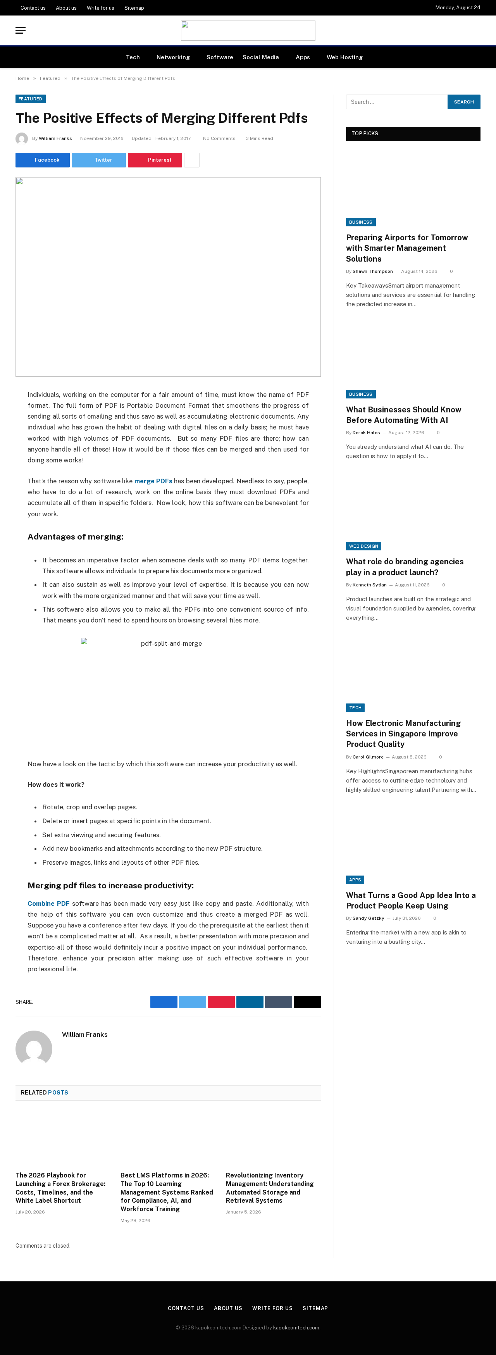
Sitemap (134, 8)
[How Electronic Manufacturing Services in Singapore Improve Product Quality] (413, 674)
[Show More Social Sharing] (192, 160)
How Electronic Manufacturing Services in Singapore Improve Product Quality (403, 734)
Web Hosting (345, 57)
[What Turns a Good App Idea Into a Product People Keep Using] (413, 846)
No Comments (219, 138)
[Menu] (21, 30)
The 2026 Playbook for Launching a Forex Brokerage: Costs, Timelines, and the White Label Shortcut (60, 1188)
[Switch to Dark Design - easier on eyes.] (476, 31)
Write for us (100, 8)
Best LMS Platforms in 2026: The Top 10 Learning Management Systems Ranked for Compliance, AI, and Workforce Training (167, 1192)
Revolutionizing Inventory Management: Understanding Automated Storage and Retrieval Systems (270, 1188)
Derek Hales (366, 432)
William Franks (55, 138)
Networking (173, 57)
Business (361, 222)
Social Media (261, 57)
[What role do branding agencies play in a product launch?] (413, 512)
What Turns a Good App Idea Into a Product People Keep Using (411, 900)
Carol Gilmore (368, 757)
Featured (31, 99)
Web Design (363, 546)
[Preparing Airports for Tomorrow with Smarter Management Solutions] (413, 188)
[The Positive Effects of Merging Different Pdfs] (168, 277)
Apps (303, 57)
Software (220, 57)
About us (66, 8)
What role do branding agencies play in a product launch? (405, 567)
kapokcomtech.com (296, 1328)
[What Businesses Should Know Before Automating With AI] (413, 360)
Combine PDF (49, 903)
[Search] (461, 30)
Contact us (33, 8)
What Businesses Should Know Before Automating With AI (404, 415)
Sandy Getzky (368, 918)
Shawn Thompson (373, 271)
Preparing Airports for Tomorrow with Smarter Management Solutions (407, 248)
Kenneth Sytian (370, 585)
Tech (133, 57)
